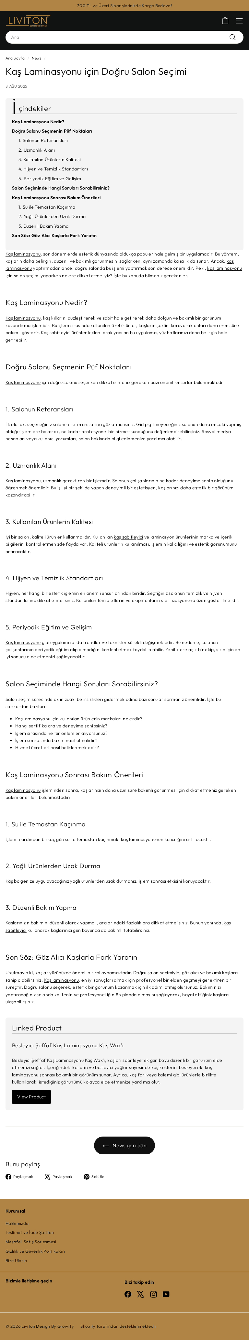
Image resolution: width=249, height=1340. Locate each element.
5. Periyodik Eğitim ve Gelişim (49, 178)
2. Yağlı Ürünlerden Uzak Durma (52, 216)
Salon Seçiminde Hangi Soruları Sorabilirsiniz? (61, 188)
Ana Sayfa (15, 58)
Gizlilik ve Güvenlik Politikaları (35, 1251)
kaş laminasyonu (224, 268)
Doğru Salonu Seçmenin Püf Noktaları (52, 131)
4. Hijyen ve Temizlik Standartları (53, 169)
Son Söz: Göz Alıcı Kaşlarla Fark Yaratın (54, 235)
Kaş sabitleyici (55, 332)
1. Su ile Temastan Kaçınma (46, 207)
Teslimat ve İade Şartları (30, 1232)
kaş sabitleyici (128, 537)
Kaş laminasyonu (23, 254)
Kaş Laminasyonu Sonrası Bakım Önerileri (56, 198)
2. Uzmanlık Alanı (36, 150)
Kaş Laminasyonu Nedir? (38, 122)
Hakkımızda (17, 1223)
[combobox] (124, 37)
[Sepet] (225, 20)
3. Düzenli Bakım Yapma (43, 226)
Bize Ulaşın (16, 1260)
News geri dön (129, 1145)
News (36, 58)
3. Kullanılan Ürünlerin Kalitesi (49, 159)
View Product (31, 1097)
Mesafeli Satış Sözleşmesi (31, 1241)
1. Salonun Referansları (43, 140)
